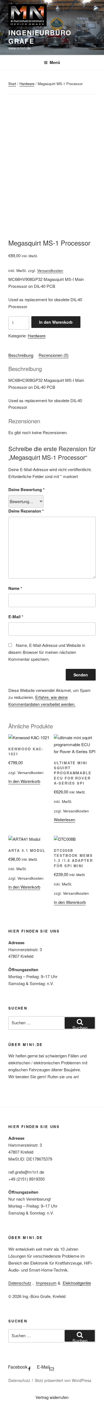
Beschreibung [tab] (20, 355)
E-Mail (15, 617)
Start (12, 83)
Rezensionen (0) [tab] (54, 355)
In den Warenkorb (56, 322)
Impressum (46, 1283)
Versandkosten (50, 270)
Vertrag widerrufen (52, 1397)
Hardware (26, 83)
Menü (55, 62)
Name (15, 588)
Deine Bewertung (26, 489)
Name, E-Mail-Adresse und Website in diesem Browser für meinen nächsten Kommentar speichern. (46, 652)
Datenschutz (19, 1283)
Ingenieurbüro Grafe (40, 37)
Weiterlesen (64, 819)
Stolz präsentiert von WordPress (63, 1380)
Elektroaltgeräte (77, 1283)
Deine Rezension (26, 511)
